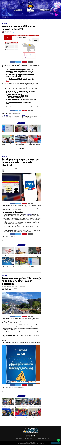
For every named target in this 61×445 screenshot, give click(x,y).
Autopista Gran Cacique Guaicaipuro (14, 387)
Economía (31, 19)
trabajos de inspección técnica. (11, 322)
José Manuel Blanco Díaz (9, 32)
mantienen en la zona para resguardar (29, 328)
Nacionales (15, 19)
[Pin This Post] (24, 62)
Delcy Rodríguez (17, 113)
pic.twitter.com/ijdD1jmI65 (13, 76)
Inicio (12, 19)
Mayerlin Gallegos (8, 170)
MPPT (23, 387)
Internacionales (25, 19)
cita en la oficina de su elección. (15, 209)
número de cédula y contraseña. (29, 216)
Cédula (10, 236)
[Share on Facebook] (12, 62)
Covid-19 (13, 113)
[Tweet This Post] (18, 62)
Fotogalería (44, 19)
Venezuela (15, 236)
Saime (12, 236)
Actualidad (39, 19)
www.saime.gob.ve (28, 214)
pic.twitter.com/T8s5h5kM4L (28, 99)
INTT (21, 387)
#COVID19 (15, 71)
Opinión (49, 19)
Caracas (10, 113)
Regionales (20, 19)
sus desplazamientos (25, 331)
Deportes (35, 19)
